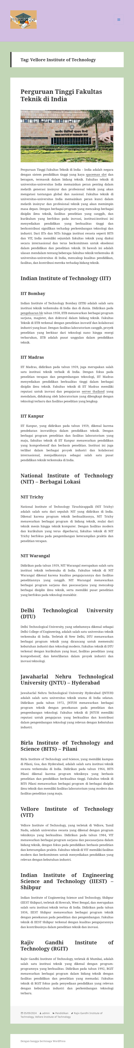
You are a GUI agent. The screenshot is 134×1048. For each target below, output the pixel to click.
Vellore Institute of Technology (53, 1016)
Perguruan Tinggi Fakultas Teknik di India (61, 95)
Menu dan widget (119, 24)
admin (46, 1013)
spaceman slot (96, 174)
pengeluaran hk (32, 313)
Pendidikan (61, 1013)
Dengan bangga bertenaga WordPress (43, 1041)
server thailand (93, 391)
